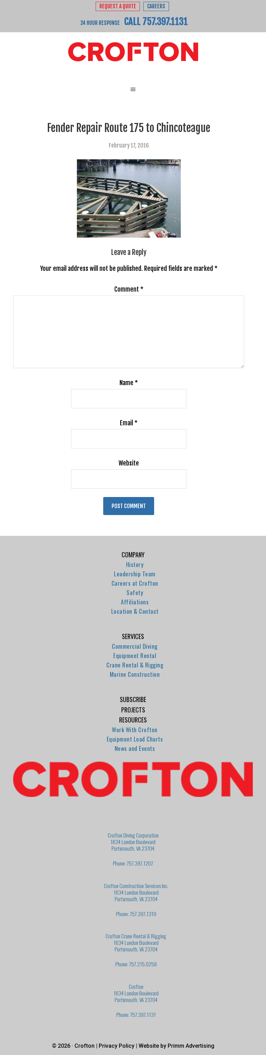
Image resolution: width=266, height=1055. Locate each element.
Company (133, 554)
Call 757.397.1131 (156, 21)
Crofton (133, 52)
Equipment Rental (134, 655)
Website (128, 463)
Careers (156, 6)
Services (133, 636)
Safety (134, 592)
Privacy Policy (116, 1046)
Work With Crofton (135, 729)
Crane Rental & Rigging (134, 665)
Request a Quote (117, 6)
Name (128, 383)
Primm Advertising (191, 1046)
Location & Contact (135, 611)
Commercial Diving (135, 646)
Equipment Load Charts (135, 739)
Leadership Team (135, 573)
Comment (128, 289)
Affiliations (135, 601)
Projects (133, 709)
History (135, 564)
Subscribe (133, 699)
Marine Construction (135, 674)
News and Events (135, 748)
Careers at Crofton (135, 583)
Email (129, 423)
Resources (133, 719)
